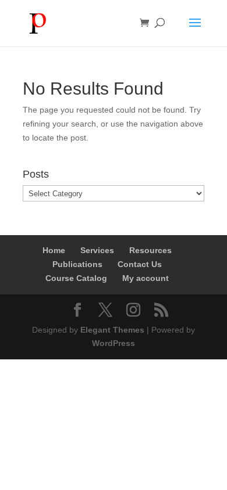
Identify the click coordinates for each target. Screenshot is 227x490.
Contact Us (140, 264)
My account (145, 278)
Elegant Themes (112, 329)
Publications (77, 264)
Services (97, 250)
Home (53, 250)
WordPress (113, 343)
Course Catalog (76, 278)
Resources (150, 250)
